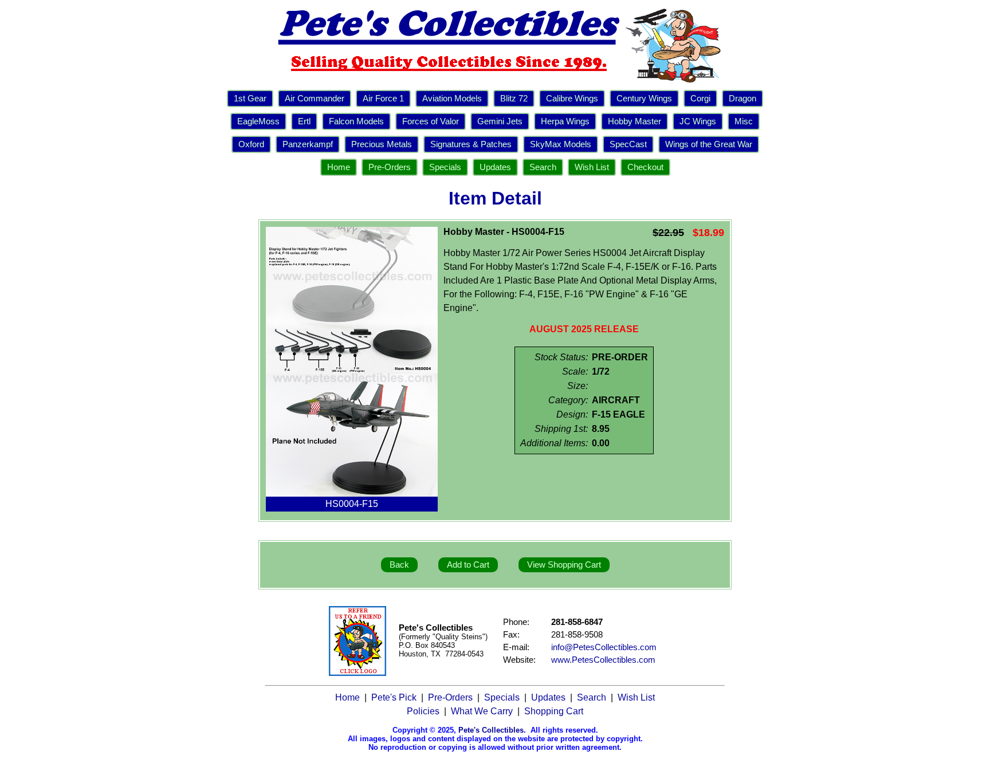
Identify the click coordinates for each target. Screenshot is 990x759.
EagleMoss (258, 121)
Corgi (700, 98)
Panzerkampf (307, 144)
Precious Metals (381, 144)
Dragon (742, 98)
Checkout (645, 167)
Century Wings (644, 98)
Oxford (251, 144)
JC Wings (697, 121)
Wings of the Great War (708, 144)
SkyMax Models (560, 144)
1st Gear (250, 98)
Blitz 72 (514, 98)
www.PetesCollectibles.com (603, 659)
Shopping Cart (553, 711)
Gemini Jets (499, 121)
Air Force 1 (383, 98)
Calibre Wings (572, 98)
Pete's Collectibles (491, 730)
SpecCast (628, 144)
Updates (495, 167)
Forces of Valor (430, 121)
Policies (423, 711)
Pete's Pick (394, 697)
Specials (445, 167)
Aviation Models (452, 98)
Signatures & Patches (471, 144)
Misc (743, 121)
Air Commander (314, 98)
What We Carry (482, 711)
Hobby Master (634, 121)
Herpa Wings (565, 121)
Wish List (592, 167)
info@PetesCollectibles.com (604, 647)
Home (338, 167)
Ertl (304, 121)
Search (542, 167)
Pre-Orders (389, 167)
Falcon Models (356, 121)
